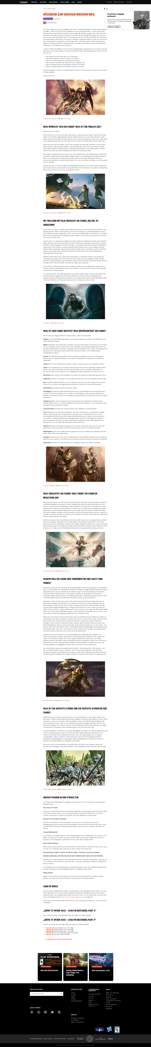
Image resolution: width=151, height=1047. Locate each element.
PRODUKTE (34, 2)
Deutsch (111, 26)
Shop (73, 2)
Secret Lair (109, 1006)
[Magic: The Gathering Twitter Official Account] (39, 1012)
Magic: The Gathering (112, 993)
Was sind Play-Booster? (50, 974)
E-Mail (84, 895)
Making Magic (52, 9)
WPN (90, 1002)
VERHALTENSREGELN (48, 1038)
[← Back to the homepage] (23, 2)
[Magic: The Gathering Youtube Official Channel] (52, 1012)
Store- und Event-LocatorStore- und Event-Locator (113, 1000)
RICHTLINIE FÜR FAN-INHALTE (80, 1039)
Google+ (72, 897)
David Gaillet (65, 485)
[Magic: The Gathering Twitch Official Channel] (46, 1012)
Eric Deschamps (65, 700)
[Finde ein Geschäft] (61, 994)
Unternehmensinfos (95, 994)
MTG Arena (43, 2)
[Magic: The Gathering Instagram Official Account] (59, 1012)
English (117, 26)
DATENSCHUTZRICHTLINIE (60, 1038)
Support (91, 1000)
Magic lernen (64, 2)
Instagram (81, 897)
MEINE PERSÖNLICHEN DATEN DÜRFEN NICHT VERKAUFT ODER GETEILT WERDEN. (90, 1038)
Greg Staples (60, 323)
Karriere (91, 998)
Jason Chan (65, 571)
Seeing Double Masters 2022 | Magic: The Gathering (75, 973)
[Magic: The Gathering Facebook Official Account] (32, 1012)
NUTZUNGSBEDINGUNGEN (36, 1038)
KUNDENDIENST (71, 1038)
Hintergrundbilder (76, 1001)
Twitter (62, 897)
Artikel (79, 2)
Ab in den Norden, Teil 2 (101, 974)
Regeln (73, 997)
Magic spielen (53, 2)
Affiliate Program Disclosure (94, 1005)
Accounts (129, 2)
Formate (73, 995)
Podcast (73, 999)
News (44, 9)
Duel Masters (75, 1020)
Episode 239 (50, 934)
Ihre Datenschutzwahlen (100, 1039)
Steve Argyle (67, 119)
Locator (110, 2)
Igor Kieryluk (67, 213)
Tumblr (67, 897)
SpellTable (109, 1008)
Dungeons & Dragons (77, 1018)
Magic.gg (108, 997)
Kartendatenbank (119, 2)
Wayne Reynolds (68, 789)
